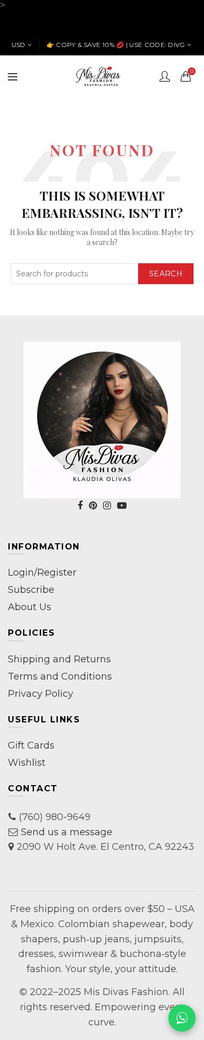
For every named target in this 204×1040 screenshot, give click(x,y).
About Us (29, 607)
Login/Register (42, 572)
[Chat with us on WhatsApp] (182, 1018)
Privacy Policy (40, 693)
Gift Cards (31, 745)
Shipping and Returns (59, 659)
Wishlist (27, 762)
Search (166, 273)
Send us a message (66, 832)
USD (19, 45)
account (165, 76)
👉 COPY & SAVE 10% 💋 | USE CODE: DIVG (116, 45)
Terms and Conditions (60, 676)
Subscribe (31, 589)
